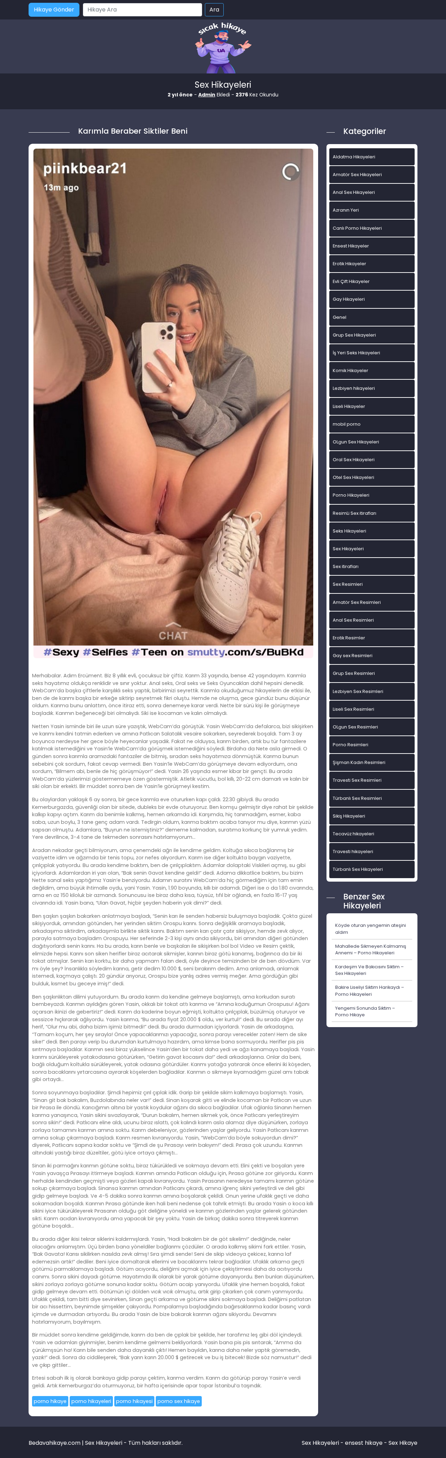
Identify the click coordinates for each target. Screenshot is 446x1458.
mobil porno (347, 424)
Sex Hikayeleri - (323, 1443)
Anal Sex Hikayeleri (354, 192)
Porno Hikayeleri (351, 495)
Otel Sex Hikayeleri (353, 477)
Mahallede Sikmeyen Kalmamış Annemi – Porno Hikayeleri (370, 949)
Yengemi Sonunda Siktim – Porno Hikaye (365, 1011)
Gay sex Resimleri (352, 656)
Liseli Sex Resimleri (353, 709)
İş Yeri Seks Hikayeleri (356, 353)
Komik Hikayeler (350, 370)
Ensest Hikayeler (351, 246)
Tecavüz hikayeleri (353, 834)
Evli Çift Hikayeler (351, 281)
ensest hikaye (364, 1443)
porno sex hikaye (178, 1401)
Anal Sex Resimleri (353, 620)
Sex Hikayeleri (348, 549)
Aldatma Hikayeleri (354, 157)
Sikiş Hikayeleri (349, 816)
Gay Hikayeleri (349, 299)
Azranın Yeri (346, 210)
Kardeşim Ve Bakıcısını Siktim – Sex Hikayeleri (369, 970)
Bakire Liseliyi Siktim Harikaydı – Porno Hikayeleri (369, 990)
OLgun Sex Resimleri (355, 727)
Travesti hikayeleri (353, 851)
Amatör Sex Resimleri (357, 602)
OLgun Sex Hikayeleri (356, 442)
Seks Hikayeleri (349, 531)
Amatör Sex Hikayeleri (357, 175)
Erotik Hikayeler (349, 264)
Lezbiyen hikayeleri (354, 388)
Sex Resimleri (348, 584)
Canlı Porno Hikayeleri (357, 228)
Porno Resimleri (350, 745)
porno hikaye (50, 1401)
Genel (339, 317)
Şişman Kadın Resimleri (359, 762)
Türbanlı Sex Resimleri (357, 798)
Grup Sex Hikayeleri (354, 335)
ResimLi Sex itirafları (354, 513)
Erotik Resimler (349, 638)
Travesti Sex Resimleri (357, 780)
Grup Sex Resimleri (354, 673)
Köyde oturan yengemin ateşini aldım (370, 928)
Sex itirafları (346, 566)
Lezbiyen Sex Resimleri (358, 691)
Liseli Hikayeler (349, 406)
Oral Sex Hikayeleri (354, 460)
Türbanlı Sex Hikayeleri (358, 869)
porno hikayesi (134, 1401)
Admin (206, 94)
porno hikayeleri (91, 1401)
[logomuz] (223, 49)
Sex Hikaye (403, 1443)
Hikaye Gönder (54, 10)
